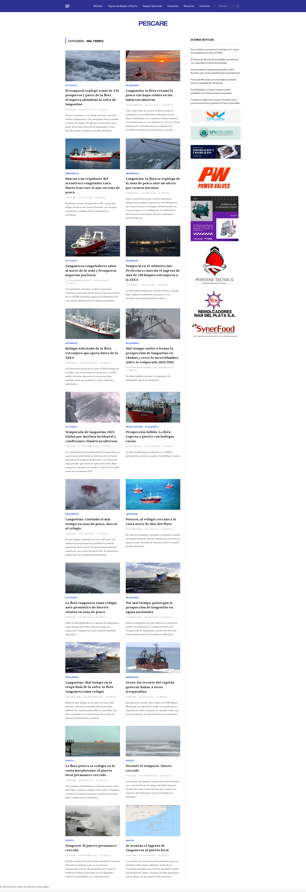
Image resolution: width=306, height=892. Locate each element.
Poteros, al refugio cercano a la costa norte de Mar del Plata (151, 521)
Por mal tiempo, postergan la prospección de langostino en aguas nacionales (149, 607)
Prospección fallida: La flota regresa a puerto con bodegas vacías (150, 436)
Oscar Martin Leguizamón (80, 280)
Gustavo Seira (135, 529)
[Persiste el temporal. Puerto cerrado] (153, 741)
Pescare (72, 109)
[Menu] (67, 6)
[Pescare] (153, 23)
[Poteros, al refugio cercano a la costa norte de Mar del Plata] (153, 494)
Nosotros (189, 5)
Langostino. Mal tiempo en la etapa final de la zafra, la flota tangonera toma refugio (89, 687)
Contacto (205, 5)
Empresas (173, 5)
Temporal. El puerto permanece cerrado (91, 848)
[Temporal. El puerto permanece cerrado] (92, 820)
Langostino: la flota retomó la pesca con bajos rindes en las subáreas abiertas (149, 95)
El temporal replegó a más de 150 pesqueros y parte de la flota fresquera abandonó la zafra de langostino (92, 98)
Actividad (71, 85)
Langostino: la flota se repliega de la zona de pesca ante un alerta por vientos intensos (153, 183)
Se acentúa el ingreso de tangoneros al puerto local (147, 848)
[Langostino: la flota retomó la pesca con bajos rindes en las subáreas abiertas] (153, 65)
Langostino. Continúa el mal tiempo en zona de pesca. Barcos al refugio (91, 524)
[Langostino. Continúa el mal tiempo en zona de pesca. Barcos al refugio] (92, 494)
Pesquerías (132, 85)
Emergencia (72, 173)
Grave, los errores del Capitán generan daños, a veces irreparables (150, 687)
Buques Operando (152, 5)
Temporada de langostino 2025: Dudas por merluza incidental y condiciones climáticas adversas (91, 436)
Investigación (134, 426)
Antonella (133, 193)
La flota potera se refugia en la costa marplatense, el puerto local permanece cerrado (90, 770)
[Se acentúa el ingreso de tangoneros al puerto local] (153, 820)
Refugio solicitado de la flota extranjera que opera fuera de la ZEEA (91, 353)
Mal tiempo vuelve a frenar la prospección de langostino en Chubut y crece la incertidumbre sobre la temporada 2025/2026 (152, 355)
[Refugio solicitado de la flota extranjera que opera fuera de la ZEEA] (92, 323)
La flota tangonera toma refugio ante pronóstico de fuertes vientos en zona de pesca (91, 607)
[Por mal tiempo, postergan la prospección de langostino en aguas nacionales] (153, 578)
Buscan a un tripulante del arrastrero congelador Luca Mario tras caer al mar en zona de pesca (92, 186)
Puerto (69, 760)
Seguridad (132, 260)
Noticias (97, 5)
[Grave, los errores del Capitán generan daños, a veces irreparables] (153, 657)
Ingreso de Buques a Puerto (123, 5)
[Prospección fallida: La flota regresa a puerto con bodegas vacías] (153, 407)
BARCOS (130, 840)
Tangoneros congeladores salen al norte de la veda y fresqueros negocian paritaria (90, 270)
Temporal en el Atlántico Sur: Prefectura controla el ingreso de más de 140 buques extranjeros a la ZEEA (153, 273)
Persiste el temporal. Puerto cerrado (149, 768)
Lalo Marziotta (135, 105)
